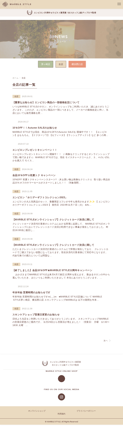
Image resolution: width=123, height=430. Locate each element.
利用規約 (61, 414)
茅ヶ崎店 (45, 64)
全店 (61, 64)
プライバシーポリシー (86, 411)
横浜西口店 (77, 64)
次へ (106, 340)
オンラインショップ (36, 411)
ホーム (15, 78)
